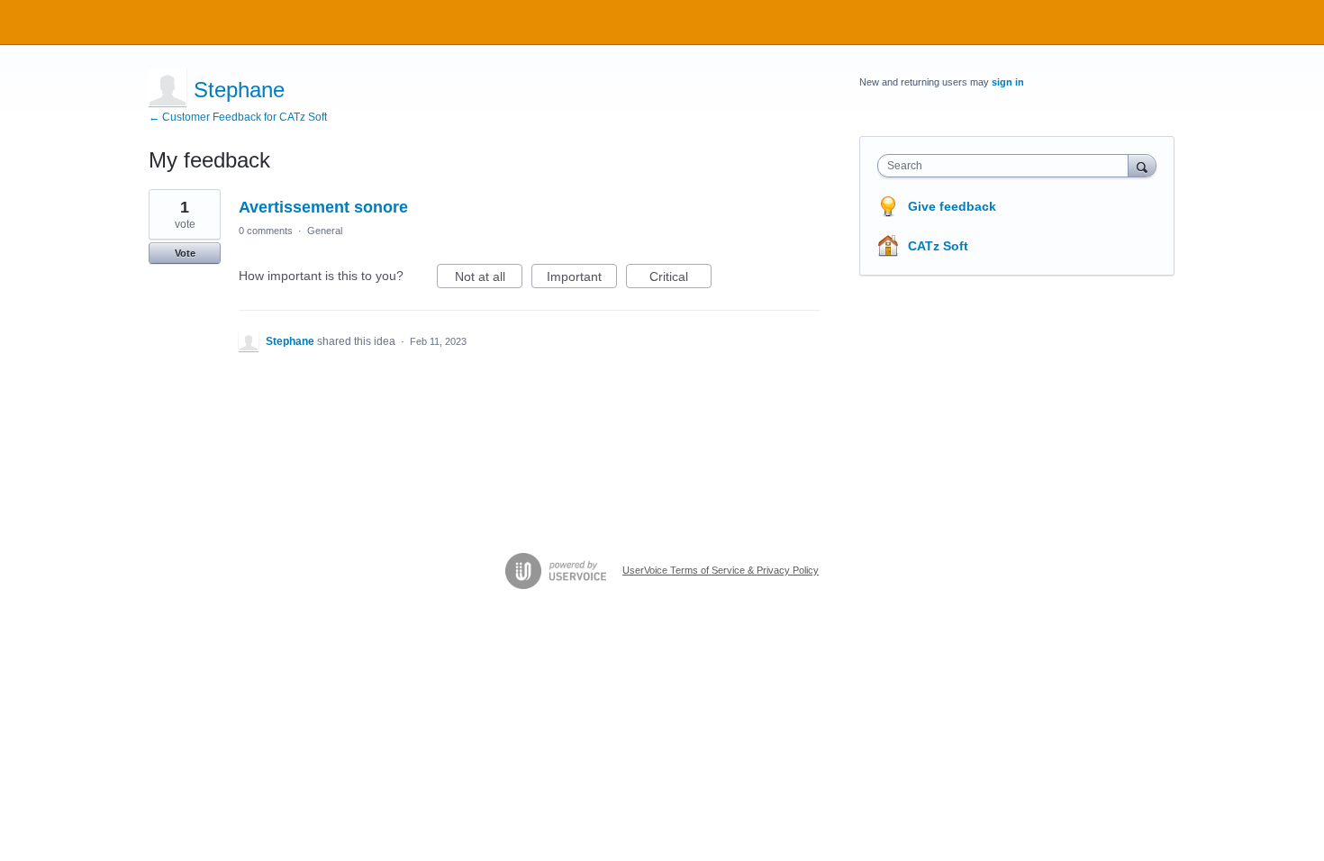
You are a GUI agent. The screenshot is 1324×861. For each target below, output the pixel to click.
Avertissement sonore (323, 207)
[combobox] (1007, 165)
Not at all (488, 278)
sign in (1008, 82)
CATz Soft (938, 246)
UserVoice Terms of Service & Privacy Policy (720, 570)
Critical (680, 278)
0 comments (266, 230)
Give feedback (952, 206)
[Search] (1142, 165)
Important (582, 278)
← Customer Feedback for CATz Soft (238, 117)
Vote (185, 253)
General (324, 230)
